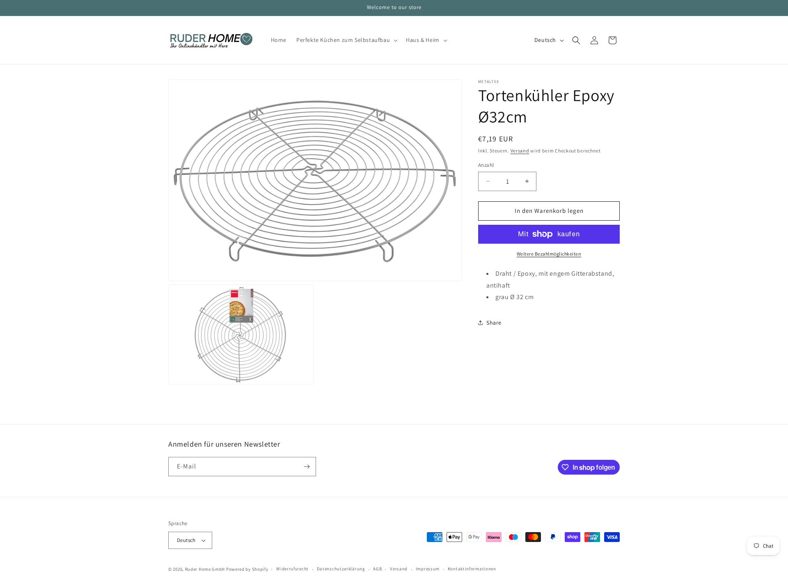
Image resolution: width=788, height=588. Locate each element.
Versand (520, 151)
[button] (346, 39)
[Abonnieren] (307, 466)
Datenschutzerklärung (341, 569)
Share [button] (494, 322)
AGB (377, 569)
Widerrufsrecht (292, 569)
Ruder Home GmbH (205, 569)
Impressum (428, 569)
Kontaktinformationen (472, 569)
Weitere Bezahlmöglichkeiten (549, 254)
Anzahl (486, 164)
